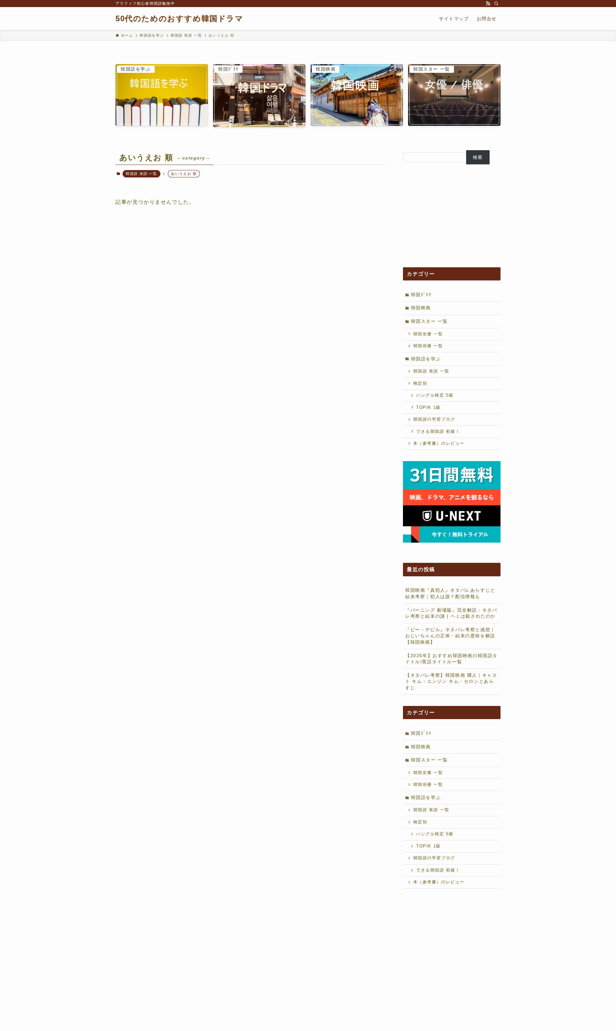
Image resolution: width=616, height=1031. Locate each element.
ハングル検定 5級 (434, 395)
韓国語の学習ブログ (434, 419)
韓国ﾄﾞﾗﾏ (421, 294)
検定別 (420, 383)
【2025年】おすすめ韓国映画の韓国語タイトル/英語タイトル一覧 (451, 659)
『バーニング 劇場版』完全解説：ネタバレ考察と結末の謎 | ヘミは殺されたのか (451, 613)
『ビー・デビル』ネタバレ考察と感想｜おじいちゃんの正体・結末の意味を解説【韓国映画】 (450, 636)
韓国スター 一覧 (429, 321)
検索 (478, 157)
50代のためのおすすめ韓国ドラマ (180, 18)
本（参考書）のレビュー (439, 443)
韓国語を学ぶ (426, 358)
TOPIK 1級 (428, 407)
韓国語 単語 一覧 (141, 174)
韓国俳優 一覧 (428, 346)
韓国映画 (421, 307)
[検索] (496, 3)
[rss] (488, 3)
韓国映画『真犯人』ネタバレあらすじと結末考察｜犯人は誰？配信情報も (450, 593)
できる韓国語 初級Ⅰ (438, 431)
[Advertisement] (452, 216)
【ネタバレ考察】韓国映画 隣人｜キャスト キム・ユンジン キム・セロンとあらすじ (451, 681)
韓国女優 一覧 (428, 334)
